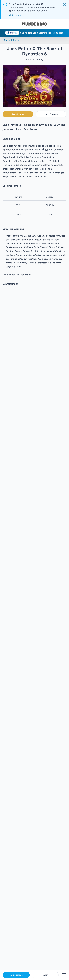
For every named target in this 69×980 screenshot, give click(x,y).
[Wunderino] (34, 24)
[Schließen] (64, 4)
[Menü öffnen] (64, 975)
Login (45, 974)
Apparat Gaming (11, 40)
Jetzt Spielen (51, 114)
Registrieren (16, 974)
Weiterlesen (15, 15)
